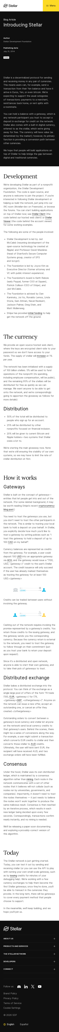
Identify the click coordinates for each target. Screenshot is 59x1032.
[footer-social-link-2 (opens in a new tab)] (33, 986)
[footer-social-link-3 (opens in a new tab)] (39, 986)
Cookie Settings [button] (11, 1007)
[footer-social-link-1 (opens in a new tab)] (26, 986)
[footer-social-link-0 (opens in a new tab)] (19, 986)
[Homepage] (12, 928)
